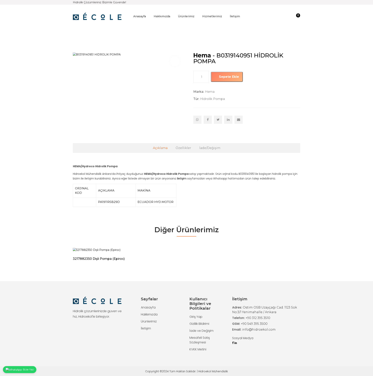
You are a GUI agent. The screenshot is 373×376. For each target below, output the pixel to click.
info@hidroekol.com (259, 329)
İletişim (235, 16)
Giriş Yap (195, 316)
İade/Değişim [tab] (209, 148)
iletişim (181, 178)
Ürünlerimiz (186, 16)
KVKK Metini (197, 349)
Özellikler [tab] (183, 148)
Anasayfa (139, 16)
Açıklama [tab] (160, 148)
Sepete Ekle (228, 77)
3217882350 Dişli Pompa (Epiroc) (99, 259)
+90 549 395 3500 (254, 324)
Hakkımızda (162, 16)
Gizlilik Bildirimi (199, 323)
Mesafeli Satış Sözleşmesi (199, 340)
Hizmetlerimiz (212, 16)
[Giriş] (289, 16)
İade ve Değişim (201, 330)
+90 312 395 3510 (258, 318)
